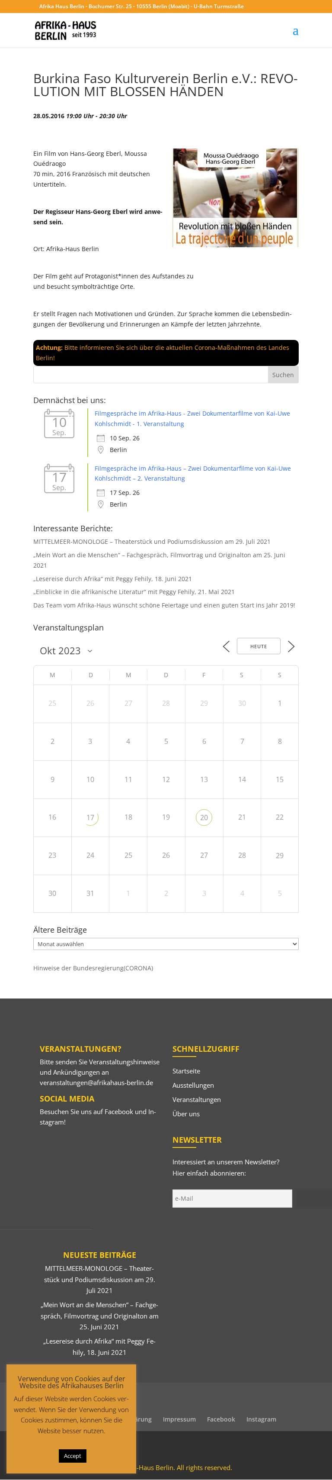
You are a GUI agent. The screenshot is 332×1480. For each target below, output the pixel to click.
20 (204, 817)
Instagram (261, 1419)
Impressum (179, 1419)
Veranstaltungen (196, 1099)
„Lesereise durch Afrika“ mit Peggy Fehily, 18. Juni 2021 (112, 579)
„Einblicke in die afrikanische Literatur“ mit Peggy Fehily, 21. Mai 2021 (134, 592)
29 (280, 855)
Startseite (186, 1070)
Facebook (119, 1111)
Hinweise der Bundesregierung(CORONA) (93, 968)
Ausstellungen (193, 1085)
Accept (72, 1456)
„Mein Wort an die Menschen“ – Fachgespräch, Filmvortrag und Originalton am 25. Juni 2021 (100, 1315)
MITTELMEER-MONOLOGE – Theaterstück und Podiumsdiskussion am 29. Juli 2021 (152, 541)
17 (90, 817)
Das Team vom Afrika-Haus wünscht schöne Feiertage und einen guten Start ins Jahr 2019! (164, 605)
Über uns (186, 1113)
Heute (258, 646)
